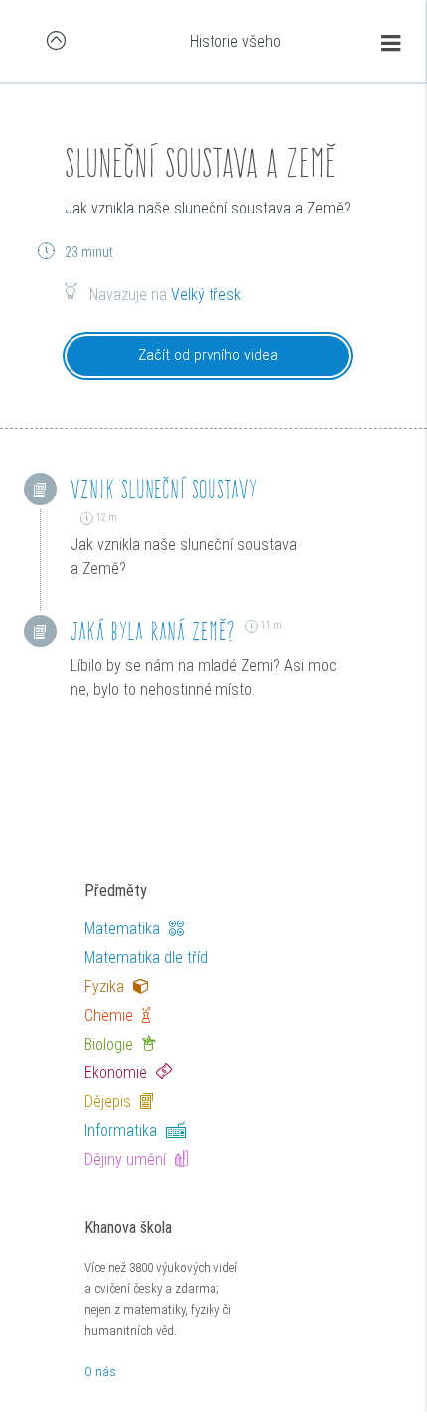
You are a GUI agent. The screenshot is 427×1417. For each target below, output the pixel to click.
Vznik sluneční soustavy (165, 489)
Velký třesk (206, 294)
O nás (100, 1371)
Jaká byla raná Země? (153, 631)
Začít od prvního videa (208, 355)
